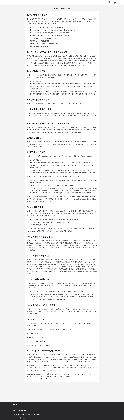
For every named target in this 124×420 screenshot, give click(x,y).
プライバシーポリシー (18, 414)
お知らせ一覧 (22, 410)
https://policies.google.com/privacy (65, 361)
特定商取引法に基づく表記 (32, 414)
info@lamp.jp (41, 341)
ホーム (14, 410)
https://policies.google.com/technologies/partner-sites (46, 379)
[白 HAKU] (9, 3)
